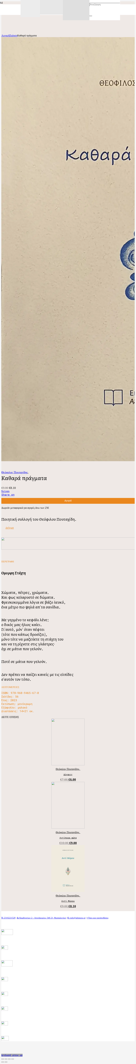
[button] (12, 1055)
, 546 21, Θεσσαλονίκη (56, 918)
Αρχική (5, 35)
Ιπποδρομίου (40, 918)
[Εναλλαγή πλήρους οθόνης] (9, 1059)
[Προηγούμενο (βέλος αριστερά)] (2, 1062)
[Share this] (8, 494)
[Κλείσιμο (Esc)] (2, 1059)
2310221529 (8, 918)
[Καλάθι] (76, 4)
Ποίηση (13, 35)
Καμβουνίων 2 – (25, 918)
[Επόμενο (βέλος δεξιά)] (6, 1062)
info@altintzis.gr (76, 918)
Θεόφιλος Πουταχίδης (14, 472)
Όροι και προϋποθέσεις (97, 918)
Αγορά (68, 501)
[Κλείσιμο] (90, 15)
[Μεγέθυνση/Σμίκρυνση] (12, 1059)
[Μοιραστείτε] (6, 1059)
